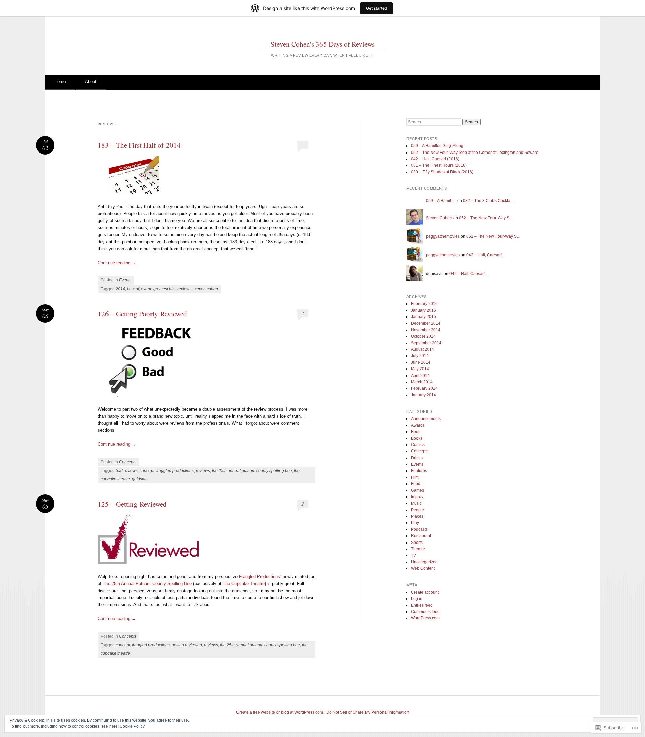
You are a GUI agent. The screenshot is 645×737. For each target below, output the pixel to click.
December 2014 (425, 323)
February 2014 (424, 388)
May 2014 (420, 368)
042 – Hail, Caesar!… (486, 255)
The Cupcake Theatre (244, 583)
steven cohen (206, 289)
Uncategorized (424, 562)
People (417, 510)
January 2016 (423, 310)
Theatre (418, 549)
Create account (425, 592)
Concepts (127, 462)
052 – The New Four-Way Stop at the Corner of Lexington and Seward (475, 152)
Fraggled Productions (259, 576)
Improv (417, 496)
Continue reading (117, 262)
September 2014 (426, 343)
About (90, 81)
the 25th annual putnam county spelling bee (252, 470)
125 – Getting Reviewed (132, 504)
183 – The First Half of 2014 (139, 145)
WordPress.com (425, 618)
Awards (418, 425)
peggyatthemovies (443, 236)
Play (415, 522)
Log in (416, 598)
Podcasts (419, 529)
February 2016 (424, 303)
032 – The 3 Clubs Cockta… (488, 200)
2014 (120, 289)
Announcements (426, 418)
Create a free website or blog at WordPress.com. (280, 712)
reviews (184, 289)
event (146, 289)
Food (415, 483)
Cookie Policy (132, 726)
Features (419, 470)
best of (133, 289)
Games (417, 490)
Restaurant (421, 535)
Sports (417, 542)
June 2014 (420, 362)
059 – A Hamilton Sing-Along (437, 145)
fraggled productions (175, 470)
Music (416, 503)
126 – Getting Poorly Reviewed (142, 313)
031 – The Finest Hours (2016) (439, 165)
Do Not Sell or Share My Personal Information (367, 712)
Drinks (417, 458)
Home (60, 81)
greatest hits (164, 289)
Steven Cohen (439, 218)
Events (125, 280)
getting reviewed (187, 645)
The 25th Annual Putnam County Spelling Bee (147, 583)
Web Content (423, 568)
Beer (415, 431)
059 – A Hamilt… (441, 200)
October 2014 (423, 336)
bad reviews (127, 470)
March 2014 (422, 382)
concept (147, 470)
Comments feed (425, 611)
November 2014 (425, 330)
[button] (134, 176)
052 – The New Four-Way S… (486, 218)
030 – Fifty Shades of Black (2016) (442, 172)
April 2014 (420, 375)
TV (413, 555)
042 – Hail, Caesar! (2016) (435, 159)
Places (417, 516)
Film (415, 477)
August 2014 (422, 349)
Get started (376, 8)
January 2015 (423, 316)
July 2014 (420, 355)
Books (416, 438)
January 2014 (423, 395)
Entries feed (422, 605)
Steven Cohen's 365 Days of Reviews (323, 44)
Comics (418, 444)
